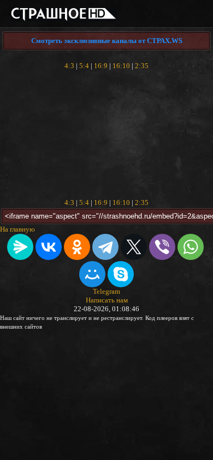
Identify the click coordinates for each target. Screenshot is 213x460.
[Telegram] (105, 247)
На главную (17, 229)
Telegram (106, 291)
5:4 (84, 65)
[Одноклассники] (77, 247)
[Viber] (162, 247)
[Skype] (121, 274)
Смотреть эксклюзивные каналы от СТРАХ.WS (106, 40)
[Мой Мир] (92, 274)
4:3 (69, 65)
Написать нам (107, 300)
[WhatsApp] (190, 247)
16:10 (121, 65)
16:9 (101, 65)
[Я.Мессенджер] (20, 247)
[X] (134, 247)
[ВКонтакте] (49, 247)
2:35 (142, 65)
